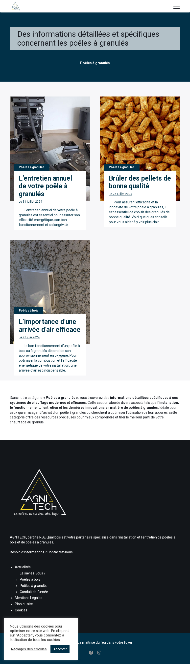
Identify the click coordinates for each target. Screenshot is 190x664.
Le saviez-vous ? (33, 573)
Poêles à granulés (34, 586)
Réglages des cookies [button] (29, 649)
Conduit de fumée (34, 592)
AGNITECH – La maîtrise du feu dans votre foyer (95, 642)
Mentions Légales (28, 598)
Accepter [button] (60, 649)
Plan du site (24, 604)
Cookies (21, 610)
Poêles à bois (30, 579)
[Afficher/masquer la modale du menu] (176, 6)
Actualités (23, 567)
